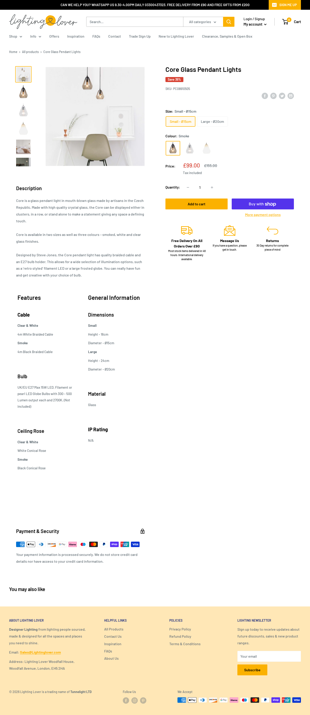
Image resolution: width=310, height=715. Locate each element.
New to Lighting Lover (176, 36)
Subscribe (252, 670)
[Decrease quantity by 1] (188, 187)
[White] (206, 148)
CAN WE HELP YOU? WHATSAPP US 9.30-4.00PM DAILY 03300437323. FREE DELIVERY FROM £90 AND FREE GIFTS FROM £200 (155, 5)
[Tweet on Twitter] (282, 95)
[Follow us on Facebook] (126, 700)
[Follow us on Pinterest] (143, 700)
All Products (113, 629)
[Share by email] (291, 95)
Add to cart (196, 204)
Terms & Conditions (185, 644)
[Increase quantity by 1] (212, 187)
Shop (13, 36)
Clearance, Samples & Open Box (227, 36)
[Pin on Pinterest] (273, 95)
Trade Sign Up (140, 36)
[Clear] (189, 148)
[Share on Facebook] (265, 95)
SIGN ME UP (288, 5)
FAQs (96, 36)
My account (253, 24)
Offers (54, 36)
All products (30, 52)
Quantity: (172, 187)
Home (13, 52)
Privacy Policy (180, 629)
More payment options (263, 215)
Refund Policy (180, 636)
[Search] (228, 22)
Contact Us (113, 636)
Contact (114, 36)
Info (33, 36)
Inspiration (75, 36)
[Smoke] (173, 148)
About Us (111, 658)
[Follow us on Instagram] (134, 700)
